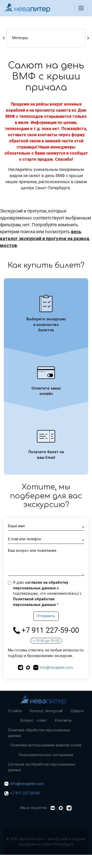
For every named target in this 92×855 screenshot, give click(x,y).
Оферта (77, 711)
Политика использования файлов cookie (46, 745)
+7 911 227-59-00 (50, 630)
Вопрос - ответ (33, 720)
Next (88, 38)
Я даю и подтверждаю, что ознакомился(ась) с (47, 593)
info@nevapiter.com (56, 667)
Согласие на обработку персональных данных (41, 767)
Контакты (63, 720)
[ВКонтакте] (52, 808)
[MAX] (29, 667)
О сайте (15, 711)
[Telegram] (69, 808)
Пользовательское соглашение (46, 755)
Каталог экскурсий (46, 711)
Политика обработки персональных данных (39, 733)
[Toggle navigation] (81, 8)
